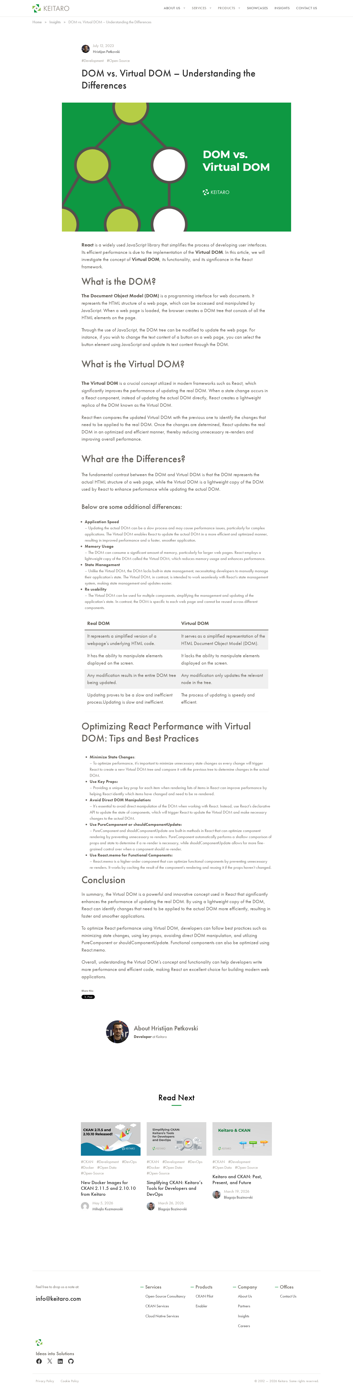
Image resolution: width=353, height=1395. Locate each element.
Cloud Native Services (162, 1316)
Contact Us (306, 8)
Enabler (201, 1306)
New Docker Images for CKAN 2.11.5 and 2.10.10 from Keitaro (108, 1188)
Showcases (257, 8)
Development (94, 60)
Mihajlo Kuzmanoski (107, 1208)
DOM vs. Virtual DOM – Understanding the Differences (169, 79)
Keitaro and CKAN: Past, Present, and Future (237, 1179)
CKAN (88, 1161)
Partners (244, 1306)
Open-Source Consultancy (165, 1296)
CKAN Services (157, 1306)
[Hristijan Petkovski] (86, 49)
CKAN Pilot (204, 1296)
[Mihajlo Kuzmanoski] (85, 1206)
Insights (282, 8)
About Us (172, 8)
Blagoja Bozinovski (172, 1208)
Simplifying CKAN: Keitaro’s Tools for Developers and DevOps (174, 1188)
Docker (88, 1167)
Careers (244, 1325)
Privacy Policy (45, 1381)
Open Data (107, 1167)
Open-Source (119, 60)
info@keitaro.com (58, 1298)
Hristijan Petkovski (106, 51)
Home (37, 22)
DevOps (130, 1161)
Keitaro (282, 1381)
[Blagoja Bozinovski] (151, 1206)
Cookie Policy (70, 1381)
